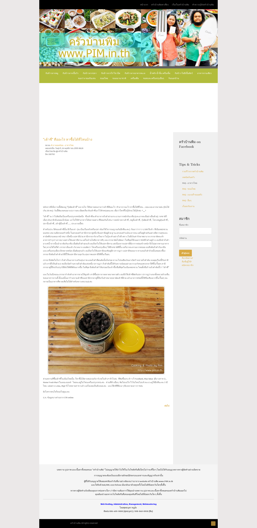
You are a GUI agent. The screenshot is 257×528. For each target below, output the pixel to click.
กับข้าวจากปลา (90, 73)
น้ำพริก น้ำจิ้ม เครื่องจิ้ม (160, 73)
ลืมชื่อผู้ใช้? (186, 261)
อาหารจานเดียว (204, 73)
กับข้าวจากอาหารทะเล (135, 73)
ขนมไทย (104, 78)
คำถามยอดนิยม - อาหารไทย (62, 145)
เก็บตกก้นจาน (188, 206)
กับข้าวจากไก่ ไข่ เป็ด (110, 73)
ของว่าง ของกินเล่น (87, 78)
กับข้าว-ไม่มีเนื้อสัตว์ (184, 73)
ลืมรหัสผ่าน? (187, 258)
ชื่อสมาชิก (183, 225)
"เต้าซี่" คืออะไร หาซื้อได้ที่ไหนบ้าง (67, 140)
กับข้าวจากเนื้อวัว (70, 73)
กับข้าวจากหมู (52, 73)
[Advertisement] (128, 107)
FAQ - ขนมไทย (188, 189)
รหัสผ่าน (183, 238)
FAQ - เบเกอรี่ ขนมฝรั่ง (192, 194)
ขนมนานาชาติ (119, 78)
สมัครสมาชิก (187, 265)
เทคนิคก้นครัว (188, 177)
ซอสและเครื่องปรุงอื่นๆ (153, 78)
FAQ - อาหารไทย (189, 183)
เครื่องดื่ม (135, 78)
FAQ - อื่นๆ (186, 200)
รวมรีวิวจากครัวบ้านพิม (192, 171)
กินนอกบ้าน (174, 78)
